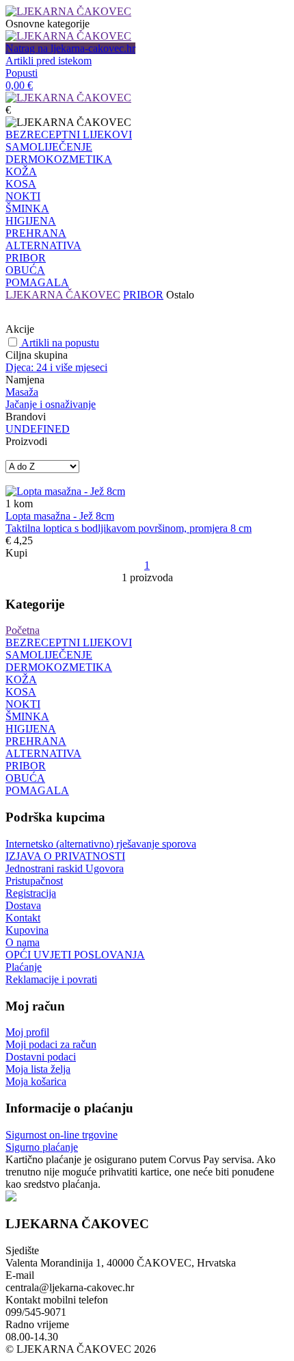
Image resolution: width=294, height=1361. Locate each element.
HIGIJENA (30, 221)
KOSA (20, 184)
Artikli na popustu (60, 342)
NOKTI (22, 196)
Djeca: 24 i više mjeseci (56, 367)
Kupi (16, 553)
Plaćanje (23, 967)
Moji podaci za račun (50, 1044)
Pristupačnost (34, 881)
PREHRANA (35, 233)
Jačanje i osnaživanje (50, 404)
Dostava (23, 905)
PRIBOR (25, 258)
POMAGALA (37, 282)
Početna (22, 630)
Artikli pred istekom (48, 60)
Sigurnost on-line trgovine (61, 1135)
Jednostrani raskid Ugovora (64, 868)
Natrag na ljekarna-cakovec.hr (70, 48)
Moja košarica (35, 1081)
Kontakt (22, 918)
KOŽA (21, 171)
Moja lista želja (37, 1069)
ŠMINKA (27, 208)
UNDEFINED (37, 429)
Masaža (21, 392)
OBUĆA (25, 270)
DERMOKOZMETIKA (58, 159)
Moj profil (27, 1032)
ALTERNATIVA (43, 245)
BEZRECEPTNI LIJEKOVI (68, 134)
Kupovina (27, 930)
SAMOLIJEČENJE (48, 147)
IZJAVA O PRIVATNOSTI (65, 856)
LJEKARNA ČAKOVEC (62, 295)
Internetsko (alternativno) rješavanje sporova (100, 844)
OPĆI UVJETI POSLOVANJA (75, 955)
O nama (22, 942)
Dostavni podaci (40, 1057)
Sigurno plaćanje (41, 1147)
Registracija (30, 893)
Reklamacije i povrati (51, 979)
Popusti (21, 73)
